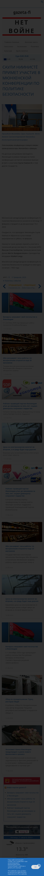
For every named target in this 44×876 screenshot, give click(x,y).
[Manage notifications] (39, 866)
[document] (22, 438)
